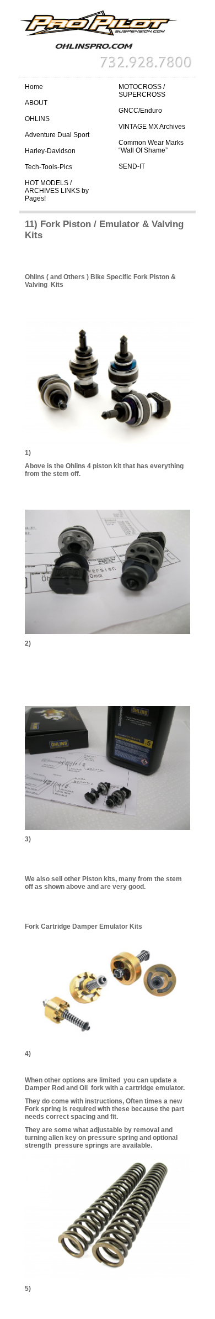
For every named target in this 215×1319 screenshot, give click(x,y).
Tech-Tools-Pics (48, 167)
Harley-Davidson (50, 151)
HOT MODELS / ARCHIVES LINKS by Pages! (57, 190)
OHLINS (37, 119)
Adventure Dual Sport (57, 135)
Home (34, 87)
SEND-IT (132, 166)
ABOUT (36, 103)
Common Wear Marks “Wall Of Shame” (151, 146)
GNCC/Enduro (140, 110)
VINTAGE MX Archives (152, 126)
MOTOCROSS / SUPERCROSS (142, 90)
